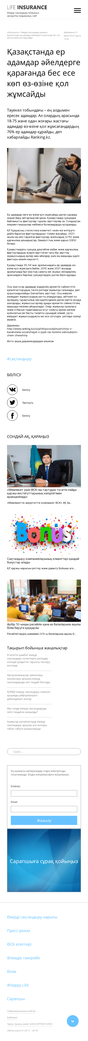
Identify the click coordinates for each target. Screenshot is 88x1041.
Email (14, 802)
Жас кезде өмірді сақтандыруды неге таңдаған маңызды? (26, 710)
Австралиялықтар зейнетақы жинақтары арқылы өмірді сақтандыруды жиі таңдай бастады (28, 678)
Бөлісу (26, 389)
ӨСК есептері (19, 944)
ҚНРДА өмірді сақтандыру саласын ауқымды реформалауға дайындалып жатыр (28, 695)
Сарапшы (16, 998)
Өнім (11, 971)
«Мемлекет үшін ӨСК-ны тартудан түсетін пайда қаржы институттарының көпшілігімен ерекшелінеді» (42, 493)
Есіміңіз (15, 786)
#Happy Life (18, 985)
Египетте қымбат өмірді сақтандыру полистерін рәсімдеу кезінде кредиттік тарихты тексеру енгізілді (28, 660)
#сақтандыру (19, 358)
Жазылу (44, 820)
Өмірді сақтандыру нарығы (32, 917)
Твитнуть (28, 402)
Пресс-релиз (18, 930)
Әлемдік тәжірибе (23, 957)
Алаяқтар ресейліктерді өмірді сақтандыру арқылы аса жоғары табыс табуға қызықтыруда (27, 725)
